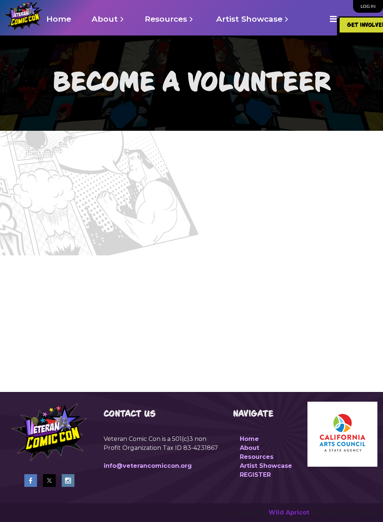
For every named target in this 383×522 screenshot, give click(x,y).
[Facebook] (30, 480)
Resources (256, 456)
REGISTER (255, 474)
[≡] (325, 19)
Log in (368, 6)
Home (249, 438)
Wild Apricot (289, 512)
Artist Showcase (266, 465)
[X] (49, 480)
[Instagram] (68, 480)
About (249, 447)
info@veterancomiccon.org (148, 465)
